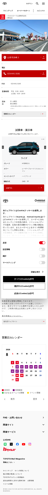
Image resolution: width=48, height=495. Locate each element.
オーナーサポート (23, 11)
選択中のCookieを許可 (24, 286)
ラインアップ (8, 11)
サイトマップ (8, 471)
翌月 (35, 399)
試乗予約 (9, 188)
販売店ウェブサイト (10, 321)
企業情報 (31, 480)
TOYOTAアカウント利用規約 (13, 477)
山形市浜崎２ (13, 57)
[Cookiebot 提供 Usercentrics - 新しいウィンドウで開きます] (34, 200)
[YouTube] (24, 444)
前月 (13, 399)
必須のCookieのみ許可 (24, 293)
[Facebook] (17, 444)
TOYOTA (4, 3)
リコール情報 (8, 484)
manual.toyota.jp (35, 217)
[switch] (42, 249)
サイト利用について (22, 471)
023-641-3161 (13, 73)
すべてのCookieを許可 (24, 279)
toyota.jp (21, 217)
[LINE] (5, 444)
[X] (11, 444)
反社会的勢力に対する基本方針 (14, 480)
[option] (24, 35)
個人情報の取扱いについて (12, 474)
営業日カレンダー (10, 114)
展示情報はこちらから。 (12, 316)
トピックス (41, 11)
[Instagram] (30, 444)
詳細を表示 (35, 272)
